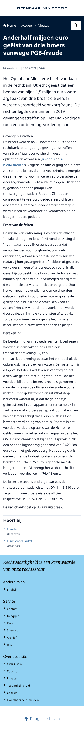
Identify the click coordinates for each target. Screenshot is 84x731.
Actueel (27, 25)
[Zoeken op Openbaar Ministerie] (76, 25)
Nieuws (43, 25)
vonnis (50, 159)
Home (11, 25)
